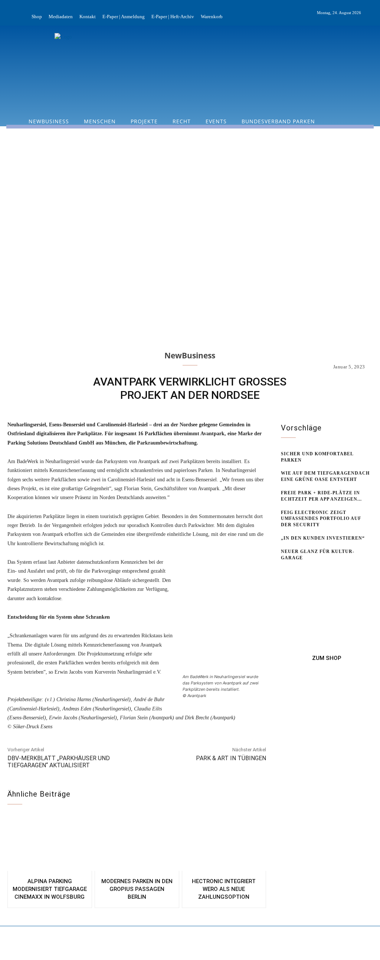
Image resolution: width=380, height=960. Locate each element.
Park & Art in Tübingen (231, 758)
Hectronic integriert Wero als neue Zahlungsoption (224, 889)
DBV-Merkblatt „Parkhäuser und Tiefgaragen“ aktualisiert (58, 762)
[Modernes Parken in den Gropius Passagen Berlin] (137, 843)
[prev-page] (285, 571)
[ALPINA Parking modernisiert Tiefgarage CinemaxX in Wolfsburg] (49, 843)
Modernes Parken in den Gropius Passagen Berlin (137, 889)
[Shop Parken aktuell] (327, 658)
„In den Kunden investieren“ (323, 538)
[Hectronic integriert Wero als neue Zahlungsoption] (224, 843)
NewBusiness (189, 355)
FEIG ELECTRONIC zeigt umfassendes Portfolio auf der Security (321, 519)
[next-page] (297, 571)
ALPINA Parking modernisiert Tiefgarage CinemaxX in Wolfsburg (50, 889)
